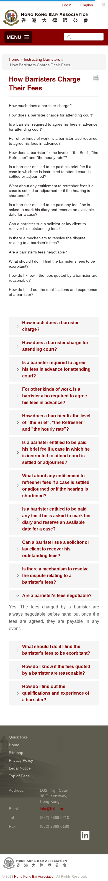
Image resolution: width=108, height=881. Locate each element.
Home (14, 59)
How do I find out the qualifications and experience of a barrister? (53, 292)
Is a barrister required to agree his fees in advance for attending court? (53, 126)
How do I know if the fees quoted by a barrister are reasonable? (53, 278)
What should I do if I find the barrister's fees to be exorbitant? (52, 263)
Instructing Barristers (42, 59)
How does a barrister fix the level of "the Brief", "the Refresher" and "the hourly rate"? (53, 155)
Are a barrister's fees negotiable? (38, 252)
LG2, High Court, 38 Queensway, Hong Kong (55, 796)
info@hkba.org (53, 808)
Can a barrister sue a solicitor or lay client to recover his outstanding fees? (47, 226)
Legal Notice (20, 768)
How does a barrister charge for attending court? (51, 115)
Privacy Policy (21, 760)
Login (66, 5)
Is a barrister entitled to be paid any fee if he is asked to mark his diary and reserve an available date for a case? (51, 209)
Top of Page (19, 776)
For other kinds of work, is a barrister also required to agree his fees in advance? (53, 141)
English (86, 5)
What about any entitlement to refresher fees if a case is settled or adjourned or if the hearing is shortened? (51, 191)
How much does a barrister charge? (40, 105)
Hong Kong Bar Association (34, 877)
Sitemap (16, 752)
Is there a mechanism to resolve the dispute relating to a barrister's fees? (47, 240)
